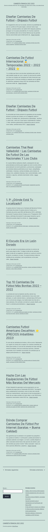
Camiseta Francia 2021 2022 (24, 3)
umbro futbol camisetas (16, 268)
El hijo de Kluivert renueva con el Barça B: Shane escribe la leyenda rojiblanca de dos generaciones (35, 509)
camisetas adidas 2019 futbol (20, 453)
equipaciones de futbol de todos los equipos (16, 455)
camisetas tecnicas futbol (20, 44)
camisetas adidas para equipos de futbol (23, 312)
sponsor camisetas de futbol (22, 313)
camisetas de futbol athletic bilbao (17, 362)
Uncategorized (18, 41)
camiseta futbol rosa (18, 360)
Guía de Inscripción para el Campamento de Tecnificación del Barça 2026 (33, 503)
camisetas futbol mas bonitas (20, 267)
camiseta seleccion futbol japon (21, 226)
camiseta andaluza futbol (19, 42)
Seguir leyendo (35, 35)
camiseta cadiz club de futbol (20, 91)
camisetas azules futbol (34, 226)
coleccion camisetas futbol (34, 453)
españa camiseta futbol (11, 227)
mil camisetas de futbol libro (15, 186)
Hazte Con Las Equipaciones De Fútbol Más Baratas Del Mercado (23, 379)
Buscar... (5, 488)
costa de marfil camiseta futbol (20, 92)
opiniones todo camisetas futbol (28, 406)
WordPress (15, 526)
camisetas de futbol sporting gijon (21, 184)
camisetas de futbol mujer (30, 132)
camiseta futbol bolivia (19, 132)
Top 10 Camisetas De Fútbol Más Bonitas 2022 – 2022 (23, 285)
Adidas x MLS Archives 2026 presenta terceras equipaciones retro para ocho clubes (34, 492)
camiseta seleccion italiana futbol (21, 405)
